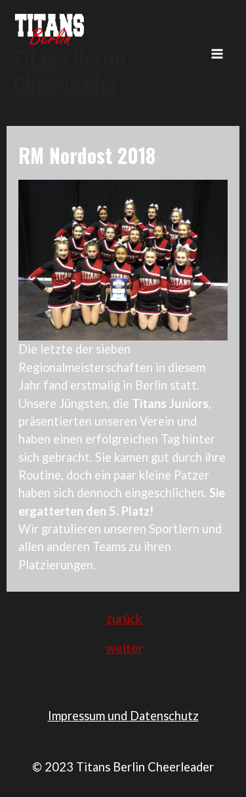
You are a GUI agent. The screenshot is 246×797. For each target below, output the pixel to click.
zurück (124, 618)
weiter (124, 648)
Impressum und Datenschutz (123, 715)
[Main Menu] (217, 54)
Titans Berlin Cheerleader (69, 70)
